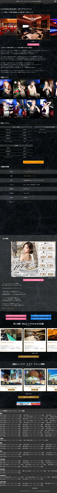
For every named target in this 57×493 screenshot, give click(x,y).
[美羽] (33, 108)
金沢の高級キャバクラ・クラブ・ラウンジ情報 (33, 483)
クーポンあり (33, 162)
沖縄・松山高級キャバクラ (29, 176)
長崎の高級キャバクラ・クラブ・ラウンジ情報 (33, 466)
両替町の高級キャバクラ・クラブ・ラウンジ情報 (33, 454)
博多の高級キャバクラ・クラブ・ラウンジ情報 (10, 460)
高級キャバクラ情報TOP (28, 397)
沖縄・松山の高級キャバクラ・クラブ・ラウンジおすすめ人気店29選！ (30, 3)
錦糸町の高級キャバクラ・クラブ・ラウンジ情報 (10, 415)
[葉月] (46, 108)
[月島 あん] (46, 89)
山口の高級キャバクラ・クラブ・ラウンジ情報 (10, 472)
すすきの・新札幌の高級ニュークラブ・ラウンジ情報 (11, 477)
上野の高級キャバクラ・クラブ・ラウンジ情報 (10, 418)
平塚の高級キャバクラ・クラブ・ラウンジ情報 (10, 430)
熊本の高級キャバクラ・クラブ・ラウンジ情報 (35, 464)
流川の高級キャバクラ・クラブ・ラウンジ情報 (10, 470)
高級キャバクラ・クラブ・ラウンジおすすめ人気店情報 (28, 1)
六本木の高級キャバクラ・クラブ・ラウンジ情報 (10, 416)
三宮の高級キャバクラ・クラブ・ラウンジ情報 (10, 448)
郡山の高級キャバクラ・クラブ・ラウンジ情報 (10, 479)
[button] (34, 41)
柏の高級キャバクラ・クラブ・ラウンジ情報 (32, 432)
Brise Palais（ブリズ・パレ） (30, 342)
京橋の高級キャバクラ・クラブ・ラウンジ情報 (10, 446)
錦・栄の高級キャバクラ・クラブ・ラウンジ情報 (10, 452)
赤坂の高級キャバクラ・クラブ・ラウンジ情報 (10, 424)
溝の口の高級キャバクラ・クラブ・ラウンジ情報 (33, 428)
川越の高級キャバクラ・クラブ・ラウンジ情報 (33, 435)
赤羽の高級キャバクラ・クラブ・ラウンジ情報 (33, 422)
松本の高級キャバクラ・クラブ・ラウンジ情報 (33, 485)
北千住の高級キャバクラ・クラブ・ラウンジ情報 (10, 422)
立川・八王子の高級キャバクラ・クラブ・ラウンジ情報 (35, 420)
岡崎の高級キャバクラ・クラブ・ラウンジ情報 (33, 452)
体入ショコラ (11, 308)
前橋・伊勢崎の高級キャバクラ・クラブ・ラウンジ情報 (35, 440)
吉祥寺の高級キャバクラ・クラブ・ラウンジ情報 (10, 420)
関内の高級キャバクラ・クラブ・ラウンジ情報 (10, 426)
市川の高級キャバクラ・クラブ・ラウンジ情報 (10, 432)
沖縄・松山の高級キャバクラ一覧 (28, 356)
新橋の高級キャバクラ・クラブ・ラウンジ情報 (33, 418)
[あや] (6, 89)
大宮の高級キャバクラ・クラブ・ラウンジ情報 (10, 434)
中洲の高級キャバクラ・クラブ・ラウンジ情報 (33, 460)
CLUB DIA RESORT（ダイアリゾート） (32, 171)
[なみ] (19, 89)
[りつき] (33, 89)
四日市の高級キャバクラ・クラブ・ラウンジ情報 (10, 456)
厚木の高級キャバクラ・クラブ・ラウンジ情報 (10, 428)
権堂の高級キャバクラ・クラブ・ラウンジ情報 (10, 485)
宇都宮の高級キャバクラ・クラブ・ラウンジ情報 (10, 440)
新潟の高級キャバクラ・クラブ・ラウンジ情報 (10, 483)
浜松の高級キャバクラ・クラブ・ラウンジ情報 (10, 454)
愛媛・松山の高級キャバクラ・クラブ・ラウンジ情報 (34, 470)
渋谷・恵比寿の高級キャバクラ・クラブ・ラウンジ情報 (35, 416)
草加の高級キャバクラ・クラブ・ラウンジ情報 (10, 435)
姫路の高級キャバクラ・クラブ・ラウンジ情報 (33, 448)
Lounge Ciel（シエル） (6, 342)
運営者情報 (34, 488)
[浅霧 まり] (19, 108)
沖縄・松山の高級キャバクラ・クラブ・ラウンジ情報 (11, 464)
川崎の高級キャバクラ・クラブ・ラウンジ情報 (33, 426)
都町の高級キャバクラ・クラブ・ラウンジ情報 (10, 466)
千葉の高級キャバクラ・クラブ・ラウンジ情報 (33, 430)
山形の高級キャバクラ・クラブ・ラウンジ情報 (33, 479)
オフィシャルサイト (28, 201)
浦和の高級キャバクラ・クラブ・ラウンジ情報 (33, 434)
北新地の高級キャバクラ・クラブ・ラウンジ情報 (10, 444)
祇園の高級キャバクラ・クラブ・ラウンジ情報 (33, 446)
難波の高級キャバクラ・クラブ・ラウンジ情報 (33, 444)
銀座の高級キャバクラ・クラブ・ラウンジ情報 (33, 415)
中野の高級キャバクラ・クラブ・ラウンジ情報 (33, 424)
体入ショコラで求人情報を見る (33, 280)
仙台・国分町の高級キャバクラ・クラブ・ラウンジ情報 (37, 477)
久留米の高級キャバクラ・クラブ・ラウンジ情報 (33, 462)
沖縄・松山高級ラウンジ (6, 345)
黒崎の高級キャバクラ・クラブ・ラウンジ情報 (10, 462)
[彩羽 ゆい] (6, 108)
